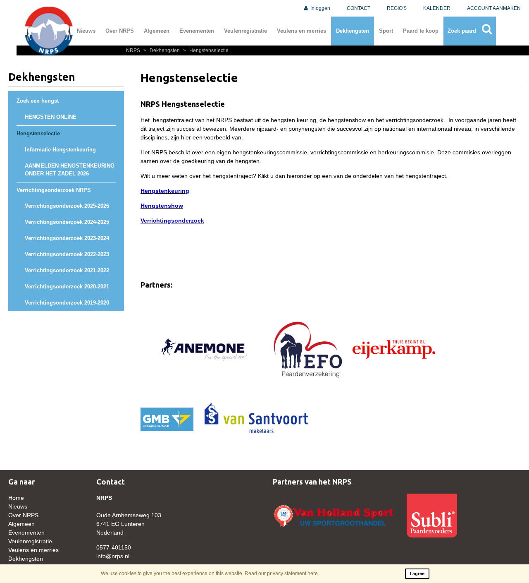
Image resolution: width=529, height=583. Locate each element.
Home (16, 497)
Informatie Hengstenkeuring (60, 150)
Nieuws (86, 31)
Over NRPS (119, 31)
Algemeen (156, 31)
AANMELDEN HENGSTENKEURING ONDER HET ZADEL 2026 (69, 170)
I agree (417, 573)
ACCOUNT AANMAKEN (494, 8)
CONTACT (358, 8)
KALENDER (436, 8)
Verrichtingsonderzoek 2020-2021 (67, 287)
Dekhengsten (352, 31)
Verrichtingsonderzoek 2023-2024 (67, 238)
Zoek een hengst (38, 101)
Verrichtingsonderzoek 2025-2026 (67, 206)
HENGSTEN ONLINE (50, 117)
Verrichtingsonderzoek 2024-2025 (67, 222)
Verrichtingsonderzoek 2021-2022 (67, 271)
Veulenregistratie (245, 31)
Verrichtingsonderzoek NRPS (54, 190)
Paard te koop (420, 31)
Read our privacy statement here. (282, 573)
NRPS (133, 50)
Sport (386, 31)
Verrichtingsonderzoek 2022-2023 (67, 254)
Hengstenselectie (206, 50)
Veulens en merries (301, 31)
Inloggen (319, 8)
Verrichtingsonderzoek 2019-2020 (67, 303)
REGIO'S (397, 8)
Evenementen (196, 31)
